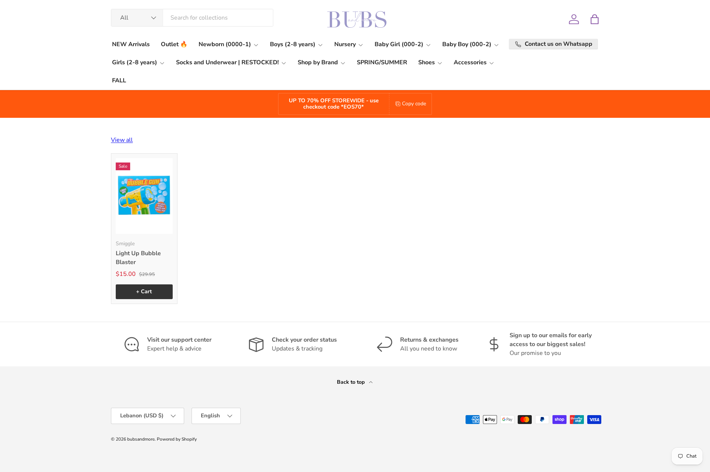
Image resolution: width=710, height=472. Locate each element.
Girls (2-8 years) (134, 62)
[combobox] (192, 17)
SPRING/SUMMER (382, 62)
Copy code (414, 103)
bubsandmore (141, 439)
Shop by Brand (318, 62)
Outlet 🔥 (174, 44)
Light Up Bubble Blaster (138, 257)
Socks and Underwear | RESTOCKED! (227, 62)
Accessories (470, 62)
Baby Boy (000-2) (466, 44)
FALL (119, 80)
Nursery (345, 44)
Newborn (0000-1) (225, 44)
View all (122, 140)
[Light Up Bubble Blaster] (144, 196)
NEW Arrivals (131, 44)
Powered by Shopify (177, 439)
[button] (594, 19)
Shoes (426, 62)
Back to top (351, 382)
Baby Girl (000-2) (399, 44)
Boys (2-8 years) (292, 44)
